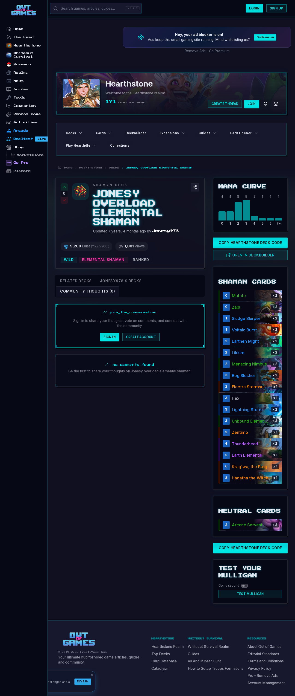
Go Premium (265, 37)
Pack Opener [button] (241, 133)
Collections (119, 145)
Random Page (27, 114)
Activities (25, 122)
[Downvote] (64, 200)
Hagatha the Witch (250, 478)
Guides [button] (204, 133)
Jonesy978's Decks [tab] (121, 281)
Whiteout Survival (23, 55)
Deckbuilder (136, 133)
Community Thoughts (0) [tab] (87, 291)
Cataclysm (160, 668)
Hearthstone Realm (167, 646)
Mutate (239, 295)
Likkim (238, 352)
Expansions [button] (169, 133)
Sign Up (276, 8)
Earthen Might (245, 341)
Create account (141, 337)
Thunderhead (245, 443)
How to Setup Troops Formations (215, 668)
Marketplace (30, 155)
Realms (21, 72)
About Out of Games (264, 646)
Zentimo (240, 432)
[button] (195, 187)
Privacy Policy (259, 668)
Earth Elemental (247, 455)
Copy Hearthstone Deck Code (250, 243)
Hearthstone (27, 45)
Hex (235, 398)
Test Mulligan (250, 594)
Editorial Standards (263, 654)
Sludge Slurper (246, 318)
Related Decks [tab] (76, 281)
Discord (22, 171)
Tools (20, 97)
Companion (25, 105)
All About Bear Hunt (204, 661)
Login (254, 8)
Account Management (266, 683)
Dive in (82, 681)
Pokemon (22, 64)
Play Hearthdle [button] (78, 145)
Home (19, 29)
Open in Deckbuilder (253, 255)
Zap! (236, 307)
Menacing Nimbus (249, 364)
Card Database (164, 661)
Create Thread (225, 104)
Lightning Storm (247, 409)
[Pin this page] (59, 168)
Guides (193, 654)
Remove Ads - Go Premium (207, 51)
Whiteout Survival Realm (208, 646)
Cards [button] (101, 133)
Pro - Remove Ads (263, 675)
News (19, 81)
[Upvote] (64, 187)
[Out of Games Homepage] (79, 639)
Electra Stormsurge (251, 386)
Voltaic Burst (244, 330)
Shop (19, 147)
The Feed (24, 37)
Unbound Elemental (250, 421)
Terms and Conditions (266, 661)
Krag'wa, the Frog (249, 466)
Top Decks (160, 654)
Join (252, 104)
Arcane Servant (247, 524)
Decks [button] (71, 133)
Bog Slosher (243, 375)
